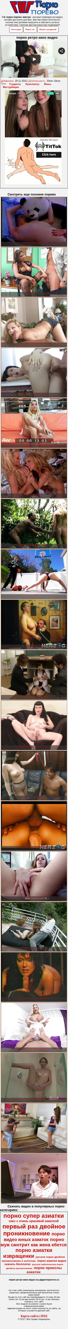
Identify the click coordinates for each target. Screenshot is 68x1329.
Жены (47, 84)
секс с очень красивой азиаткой (34, 1221)
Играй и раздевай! (47, 29)
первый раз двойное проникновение (33, 1230)
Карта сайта (30, 1316)
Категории (16, 29)
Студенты (15, 84)
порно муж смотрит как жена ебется (34, 1242)
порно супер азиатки (33, 1215)
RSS (44, 1316)
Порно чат (30, 29)
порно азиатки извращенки (28, 1253)
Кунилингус (32, 84)
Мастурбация (11, 87)
